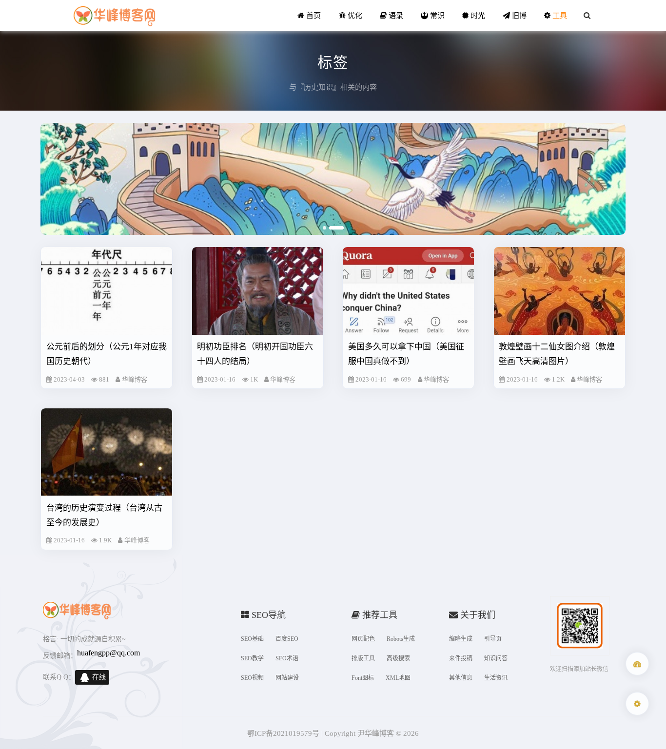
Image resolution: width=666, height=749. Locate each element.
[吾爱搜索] (637, 663)
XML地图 (398, 677)
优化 (354, 15)
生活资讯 (496, 677)
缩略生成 (460, 638)
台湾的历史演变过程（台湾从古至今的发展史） (104, 515)
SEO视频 (252, 677)
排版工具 (363, 658)
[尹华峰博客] (114, 15)
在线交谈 (99, 679)
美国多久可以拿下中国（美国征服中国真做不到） (406, 354)
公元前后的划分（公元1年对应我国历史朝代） (106, 354)
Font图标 (363, 677)
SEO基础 (252, 638)
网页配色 (363, 638)
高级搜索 (398, 658)
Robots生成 (401, 638)
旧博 (518, 15)
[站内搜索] (587, 15)
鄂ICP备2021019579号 (283, 733)
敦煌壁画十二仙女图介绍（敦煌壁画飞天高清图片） (557, 354)
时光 (477, 15)
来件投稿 (460, 658)
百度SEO (286, 638)
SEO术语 (286, 658)
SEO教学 (252, 658)
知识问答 (496, 658)
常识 (436, 15)
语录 (395, 15)
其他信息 (460, 677)
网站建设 (287, 677)
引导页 (493, 638)
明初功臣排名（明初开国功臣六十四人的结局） (255, 354)
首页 (312, 15)
